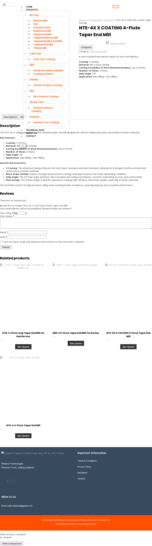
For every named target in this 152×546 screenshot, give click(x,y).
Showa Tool (36, 102)
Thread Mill (39, 48)
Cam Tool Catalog (44, 59)
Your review (7, 216)
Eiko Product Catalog (45, 96)
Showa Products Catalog (42, 109)
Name (4, 232)
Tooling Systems (43, 73)
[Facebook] (7, 481)
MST (32, 64)
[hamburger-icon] (116, 6)
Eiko (32, 90)
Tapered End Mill (98, 51)
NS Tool (34, 15)
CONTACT (31, 136)
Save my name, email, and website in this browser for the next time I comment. (44, 241)
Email (3, 236)
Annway (34, 116)
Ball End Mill (40, 20)
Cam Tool (35, 53)
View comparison (11, 543)
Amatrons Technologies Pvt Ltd (82, 524)
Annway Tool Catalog (46, 122)
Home (29, 6)
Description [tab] (10, 116)
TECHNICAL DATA (35, 130)
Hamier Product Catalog (47, 85)
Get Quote (23, 346)
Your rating (6, 212)
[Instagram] (12, 481)
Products (32, 9)
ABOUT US (31, 133)
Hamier (34, 79)
